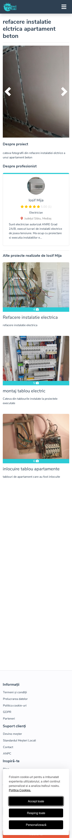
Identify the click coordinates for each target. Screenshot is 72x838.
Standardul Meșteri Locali (19, 740)
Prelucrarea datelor (15, 699)
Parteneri (9, 719)
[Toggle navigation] (64, 6)
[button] (8, 92)
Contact (8, 747)
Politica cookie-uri (15, 706)
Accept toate (36, 801)
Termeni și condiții (15, 692)
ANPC (7, 754)
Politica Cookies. (20, 790)
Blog (6, 769)
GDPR (7, 712)
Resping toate (36, 813)
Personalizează (36, 825)
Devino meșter (12, 734)
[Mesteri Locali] (9, 6)
